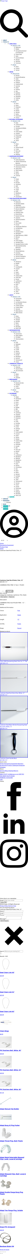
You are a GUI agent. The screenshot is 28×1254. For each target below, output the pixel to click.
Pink (21, 595)
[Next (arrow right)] (2, 1253)
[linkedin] (14, 838)
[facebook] (14, 810)
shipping (11, 771)
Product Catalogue (13, 765)
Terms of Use (12, 906)
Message (3, 919)
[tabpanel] (14, 602)
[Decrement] (1, 591)
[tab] (4, 597)
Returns (16, 771)
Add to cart (9, 591)
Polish (19, 624)
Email (2, 900)
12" (18, 619)
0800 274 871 (4, 774)
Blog (6, 771)
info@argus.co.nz (13, 774)
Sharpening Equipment (7, 545)
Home (2, 543)
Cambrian (10, 595)
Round (19, 628)
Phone (2, 915)
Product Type (4, 547)
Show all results (4, 1249)
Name (2, 911)
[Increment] (4, 591)
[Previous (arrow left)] (0, 1253)
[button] (0, 953)
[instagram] (14, 867)
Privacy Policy (4, 906)
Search (2, 951)
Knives (2, 764)
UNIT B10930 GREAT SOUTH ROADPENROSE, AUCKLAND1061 (12, 776)
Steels (2, 549)
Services (2, 771)
